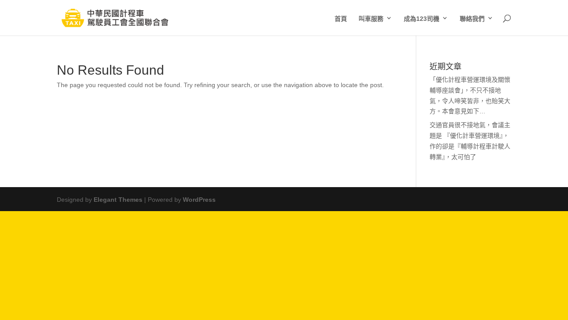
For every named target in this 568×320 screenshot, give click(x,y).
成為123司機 (421, 18)
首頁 (341, 18)
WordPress (199, 199)
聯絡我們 (472, 18)
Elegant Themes (118, 199)
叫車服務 (371, 18)
